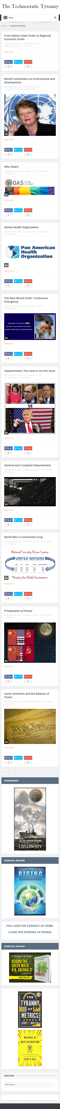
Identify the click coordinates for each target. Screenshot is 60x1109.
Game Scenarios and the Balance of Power (26, 695)
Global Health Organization (21, 227)
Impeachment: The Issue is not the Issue (29, 371)
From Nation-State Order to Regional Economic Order (27, 37)
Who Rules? (11, 167)
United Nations (12, 377)
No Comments (30, 89)
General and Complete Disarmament (27, 465)
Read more (8, 52)
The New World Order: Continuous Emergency (26, 299)
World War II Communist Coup (23, 537)
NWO (41, 306)
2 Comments (9, 173)
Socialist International (14, 89)
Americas (45, 171)
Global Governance (13, 46)
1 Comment (27, 46)
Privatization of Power (18, 611)
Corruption (44, 231)
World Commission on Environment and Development (29, 80)
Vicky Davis (17, 43)
